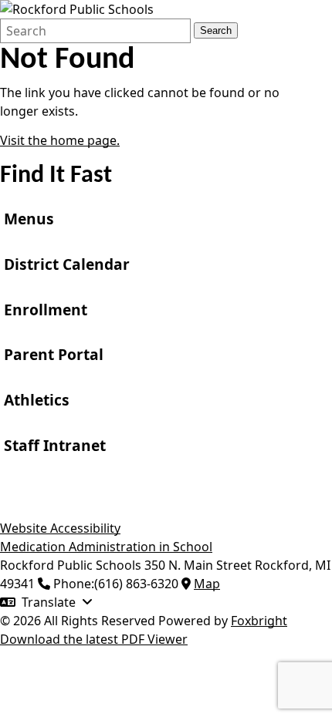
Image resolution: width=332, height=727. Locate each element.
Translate (49, 602)
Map (207, 583)
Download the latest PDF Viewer (94, 639)
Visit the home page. (60, 140)
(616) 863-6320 (136, 583)
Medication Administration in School (106, 546)
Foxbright (259, 620)
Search (216, 30)
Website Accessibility (60, 528)
